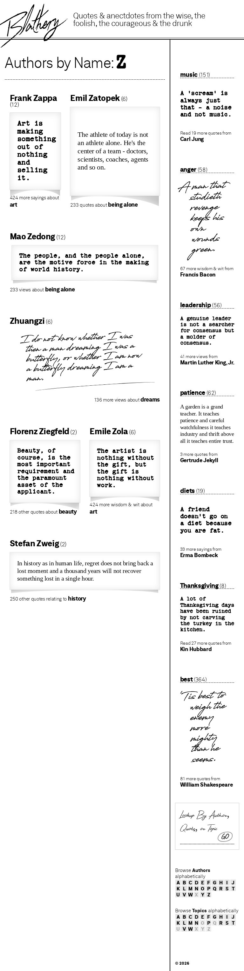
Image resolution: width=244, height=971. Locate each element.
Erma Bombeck (199, 555)
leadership (195, 305)
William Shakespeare (206, 784)
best (186, 679)
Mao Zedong (32, 236)
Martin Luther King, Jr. (207, 362)
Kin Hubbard (196, 649)
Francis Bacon (197, 274)
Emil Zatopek (95, 97)
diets (187, 490)
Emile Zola (109, 431)
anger (188, 169)
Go (225, 836)
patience (192, 392)
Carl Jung (192, 139)
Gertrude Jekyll (199, 460)
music (189, 74)
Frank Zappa (33, 97)
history (77, 598)
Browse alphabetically (192, 873)
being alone (123, 204)
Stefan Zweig (34, 543)
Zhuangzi (27, 320)
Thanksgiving (199, 585)
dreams (150, 399)
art (13, 204)
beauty (68, 511)
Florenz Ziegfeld (39, 431)
